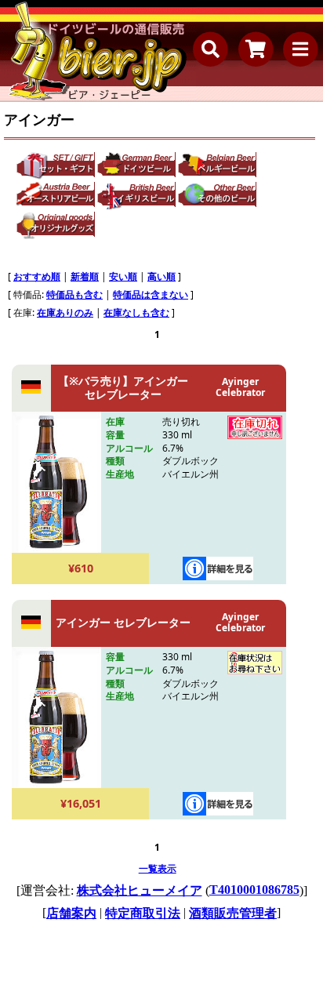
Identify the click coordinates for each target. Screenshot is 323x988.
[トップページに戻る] (98, 51)
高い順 (161, 276)
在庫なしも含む (136, 312)
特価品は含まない (150, 294)
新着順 (85, 276)
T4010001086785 (254, 889)
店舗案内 (71, 913)
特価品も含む (74, 294)
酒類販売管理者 (233, 913)
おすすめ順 (36, 276)
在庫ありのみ (65, 312)
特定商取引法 (142, 913)
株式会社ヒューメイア (139, 890)
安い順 (123, 276)
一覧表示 (157, 868)
